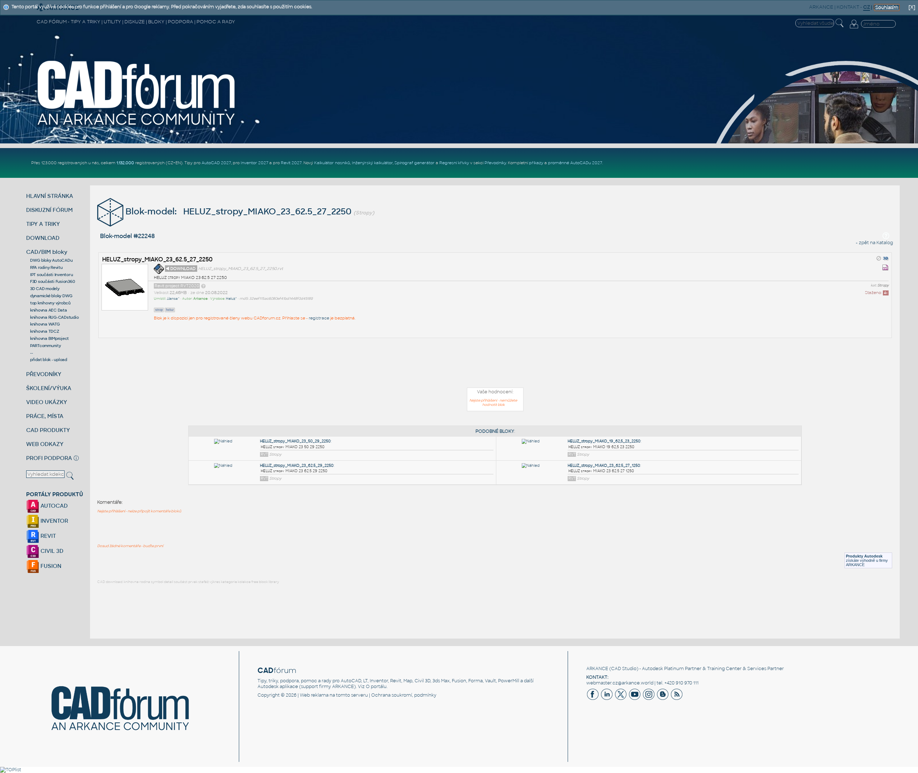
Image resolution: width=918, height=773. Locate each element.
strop (159, 310)
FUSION (50, 566)
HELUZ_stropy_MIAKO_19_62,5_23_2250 (604, 441)
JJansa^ (173, 299)
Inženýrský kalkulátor (372, 162)
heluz (170, 310)
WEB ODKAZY (44, 444)
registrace (319, 318)
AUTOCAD (53, 505)
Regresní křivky (454, 162)
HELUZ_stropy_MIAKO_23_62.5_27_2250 (157, 259)
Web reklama (314, 695)
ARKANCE (597, 669)
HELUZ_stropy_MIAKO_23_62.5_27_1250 (604, 465)
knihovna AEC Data (48, 310)
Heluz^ (231, 299)
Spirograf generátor (414, 162)
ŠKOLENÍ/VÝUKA (48, 388)
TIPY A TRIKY (43, 223)
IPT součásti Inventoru (51, 274)
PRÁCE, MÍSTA (44, 416)
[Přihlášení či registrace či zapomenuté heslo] (854, 28)
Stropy (883, 285)
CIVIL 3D (51, 550)
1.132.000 (125, 162)
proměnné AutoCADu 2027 (575, 162)
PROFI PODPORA (49, 458)
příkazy (536, 162)
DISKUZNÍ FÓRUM (49, 210)
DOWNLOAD (43, 237)
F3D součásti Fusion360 (52, 281)
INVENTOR (53, 520)
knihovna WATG (45, 324)
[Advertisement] (495, 364)
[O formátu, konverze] (203, 285)
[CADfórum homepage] (137, 126)
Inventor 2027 (254, 162)
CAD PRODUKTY (48, 430)
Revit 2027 (291, 162)
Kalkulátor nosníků (332, 162)
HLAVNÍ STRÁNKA (49, 196)
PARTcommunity (45, 345)
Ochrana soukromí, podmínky (403, 695)
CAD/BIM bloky (46, 251)
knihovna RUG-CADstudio (54, 317)
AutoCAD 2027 (216, 162)
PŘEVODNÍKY (43, 374)
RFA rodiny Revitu (46, 267)
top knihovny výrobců (50, 302)
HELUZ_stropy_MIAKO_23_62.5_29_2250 (296, 465)
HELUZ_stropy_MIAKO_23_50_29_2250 (295, 441)
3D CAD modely (45, 288)
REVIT (47, 535)
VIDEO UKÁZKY (46, 402)
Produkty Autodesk (864, 556)
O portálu (376, 686)
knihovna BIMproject (49, 338)
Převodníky (495, 162)
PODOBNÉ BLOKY (494, 431)
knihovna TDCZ (44, 331)
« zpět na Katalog (874, 243)
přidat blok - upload (48, 359)
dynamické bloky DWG (51, 295)
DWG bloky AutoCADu (51, 260)
